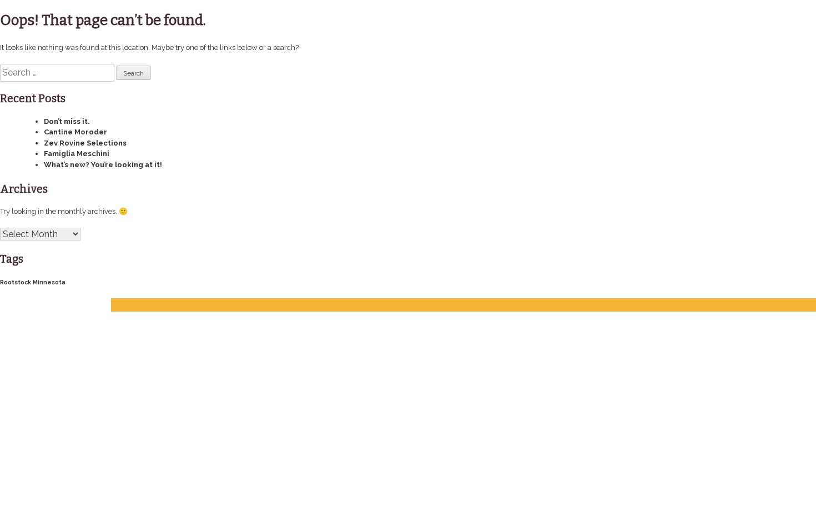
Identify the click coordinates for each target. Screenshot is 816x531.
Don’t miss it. (67, 121)
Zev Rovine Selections (85, 143)
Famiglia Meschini (76, 153)
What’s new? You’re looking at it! (103, 165)
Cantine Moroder (75, 132)
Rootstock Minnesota (33, 282)
